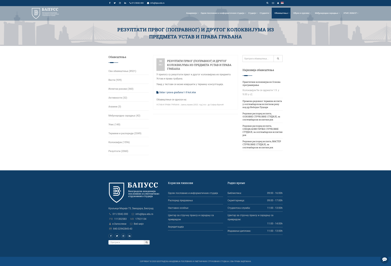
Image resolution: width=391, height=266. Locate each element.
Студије (252, 13)
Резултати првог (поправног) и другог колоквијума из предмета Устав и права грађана (199, 65)
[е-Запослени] (278, 3)
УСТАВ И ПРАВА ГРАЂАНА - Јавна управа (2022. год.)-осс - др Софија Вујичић (190, 105)
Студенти (264, 13)
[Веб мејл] (273, 3)
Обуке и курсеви (301, 13)
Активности (117, 97)
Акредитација (176, 226)
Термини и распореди (124, 133)
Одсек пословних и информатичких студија (222, 13)
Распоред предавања (180, 200)
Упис (114, 124)
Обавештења (281, 13)
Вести (115, 80)
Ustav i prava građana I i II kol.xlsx (177, 92)
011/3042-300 (120, 214)
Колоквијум (119, 142)
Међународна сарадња (326, 13)
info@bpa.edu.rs (144, 214)
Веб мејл (139, 223)
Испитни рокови (120, 88)
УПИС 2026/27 (350, 13)
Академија (191, 13)
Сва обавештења (122, 71)
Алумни (114, 106)
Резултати (118, 151)
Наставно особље (178, 207)
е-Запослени (119, 223)
